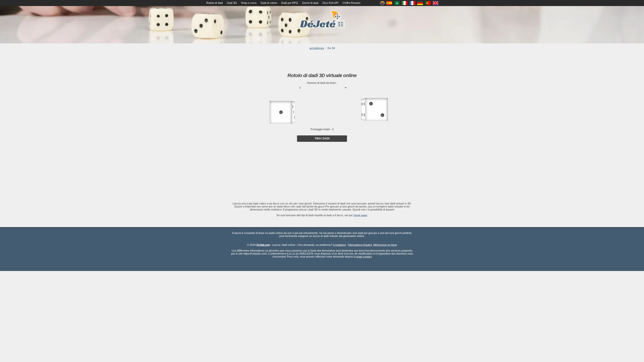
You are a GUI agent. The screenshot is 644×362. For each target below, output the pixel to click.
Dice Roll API (330, 3)
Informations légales (360, 245)
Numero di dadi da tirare (321, 82)
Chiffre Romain (351, 3)
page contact (364, 256)
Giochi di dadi (310, 3)
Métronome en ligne (385, 245)
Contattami (339, 245)
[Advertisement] (322, 63)
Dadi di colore (269, 3)
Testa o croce (249, 3)
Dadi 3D (232, 3)
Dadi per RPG (289, 3)
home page (360, 215)
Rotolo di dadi (214, 3)
